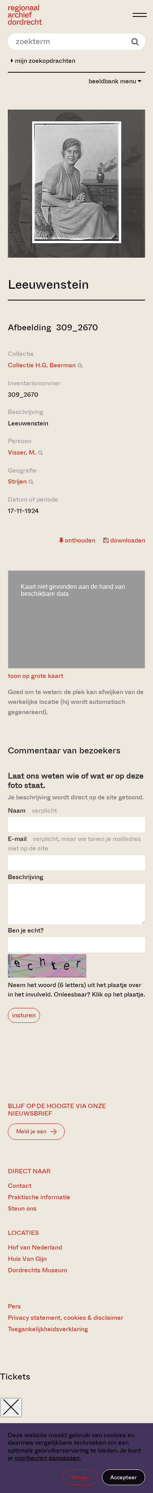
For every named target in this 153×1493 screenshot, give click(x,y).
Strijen (17, 481)
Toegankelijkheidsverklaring (48, 1329)
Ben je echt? (26, 930)
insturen (24, 1015)
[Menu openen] (139, 14)
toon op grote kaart (35, 675)
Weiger (80, 1477)
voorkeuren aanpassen (47, 1457)
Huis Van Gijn (27, 1258)
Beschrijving (25, 876)
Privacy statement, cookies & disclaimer (65, 1317)
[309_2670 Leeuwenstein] (76, 240)
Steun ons (22, 1208)
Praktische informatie (39, 1197)
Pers (14, 1306)
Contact (19, 1185)
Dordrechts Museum (37, 1270)
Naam (32, 810)
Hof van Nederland (35, 1247)
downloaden (127, 540)
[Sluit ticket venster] (11, 1407)
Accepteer (123, 1477)
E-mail (74, 843)
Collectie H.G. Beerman (42, 365)
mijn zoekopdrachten (44, 60)
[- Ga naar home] (68, 15)
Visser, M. (22, 452)
